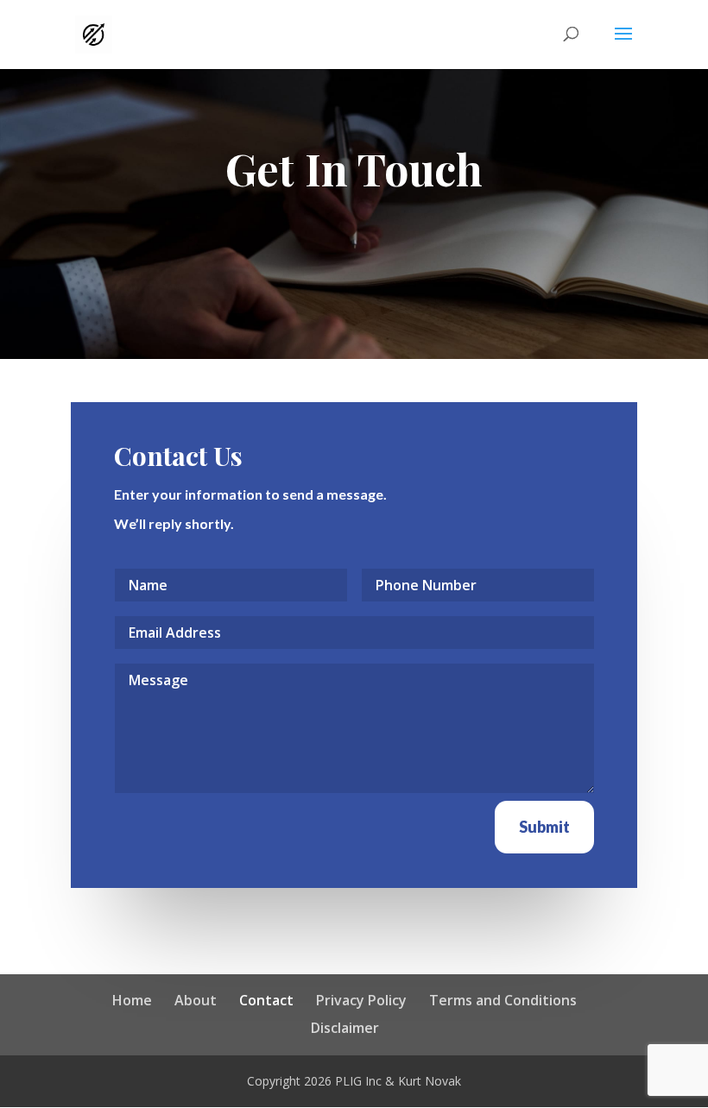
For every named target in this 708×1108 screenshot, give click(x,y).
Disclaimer (345, 1027)
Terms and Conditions (503, 1000)
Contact (266, 1000)
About (195, 1000)
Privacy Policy (361, 1000)
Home (132, 1000)
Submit (544, 826)
